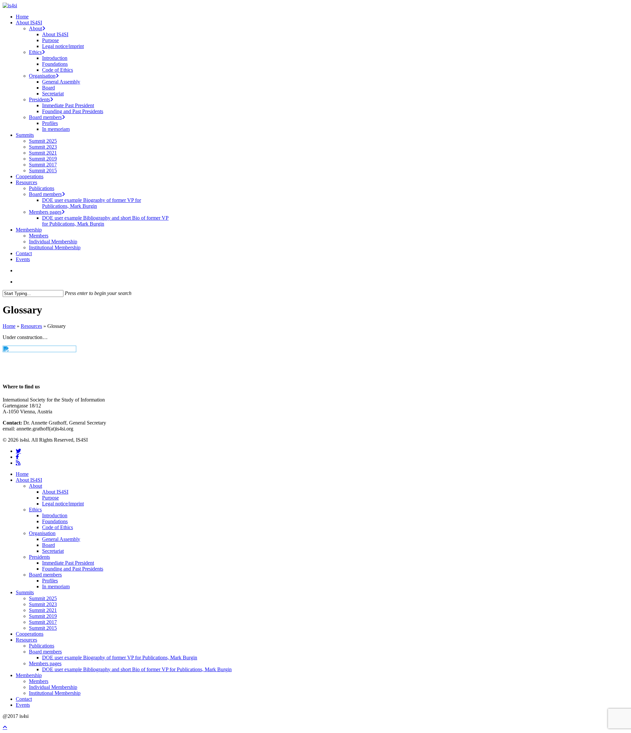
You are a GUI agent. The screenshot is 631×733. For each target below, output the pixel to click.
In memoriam (56, 586)
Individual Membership (53, 687)
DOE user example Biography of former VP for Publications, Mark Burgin (119, 657)
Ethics (35, 509)
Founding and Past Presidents (72, 569)
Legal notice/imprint (63, 503)
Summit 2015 (43, 628)
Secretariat (53, 551)
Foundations (55, 521)
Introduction (54, 515)
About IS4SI (29, 480)
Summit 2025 (43, 598)
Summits (25, 592)
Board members (45, 574)
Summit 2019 (43, 616)
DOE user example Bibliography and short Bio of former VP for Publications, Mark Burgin (137, 669)
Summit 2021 (43, 610)
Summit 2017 (43, 622)
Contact (24, 699)
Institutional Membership (55, 693)
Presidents (39, 557)
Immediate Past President (68, 563)
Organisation (42, 533)
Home (9, 326)
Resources (31, 326)
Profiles (50, 580)
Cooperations (29, 634)
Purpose (50, 498)
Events (23, 705)
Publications (41, 645)
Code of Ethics (57, 527)
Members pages (45, 663)
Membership (29, 675)
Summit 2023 (43, 604)
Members (38, 681)
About (35, 486)
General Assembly (61, 539)
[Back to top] (5, 727)
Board (48, 545)
